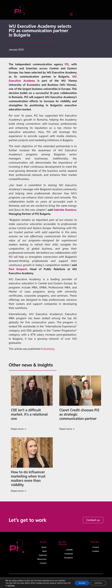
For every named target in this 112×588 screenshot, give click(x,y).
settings (11, 585)
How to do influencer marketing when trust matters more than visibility (28, 478)
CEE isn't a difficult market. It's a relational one (29, 414)
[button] (71, 14)
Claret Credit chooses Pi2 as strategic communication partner (79, 414)
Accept (82, 583)
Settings (98, 583)
